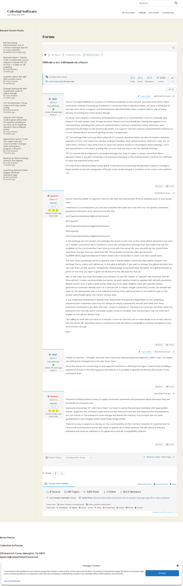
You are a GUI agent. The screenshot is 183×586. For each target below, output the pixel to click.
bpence (54, 196)
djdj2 (61, 81)
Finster (73, 498)
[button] (177, 565)
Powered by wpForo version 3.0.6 (164, 512)
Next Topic (166, 457)
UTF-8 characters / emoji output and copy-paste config (15, 105)
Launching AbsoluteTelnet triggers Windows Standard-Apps (15, 172)
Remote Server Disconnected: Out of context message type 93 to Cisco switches (15, 46)
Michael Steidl (11, 177)
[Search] (176, 3)
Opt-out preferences (12, 581)
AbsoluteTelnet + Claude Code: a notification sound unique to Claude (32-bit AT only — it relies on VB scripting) (15, 62)
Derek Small (10, 52)
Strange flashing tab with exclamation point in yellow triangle (15, 91)
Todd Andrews (12, 69)
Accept (162, 573)
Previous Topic (152, 457)
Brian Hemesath (12, 110)
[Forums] (45, 55)
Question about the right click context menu (15, 77)
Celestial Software (22, 11)
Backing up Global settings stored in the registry (15, 159)
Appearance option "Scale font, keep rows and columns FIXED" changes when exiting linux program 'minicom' (15, 144)
